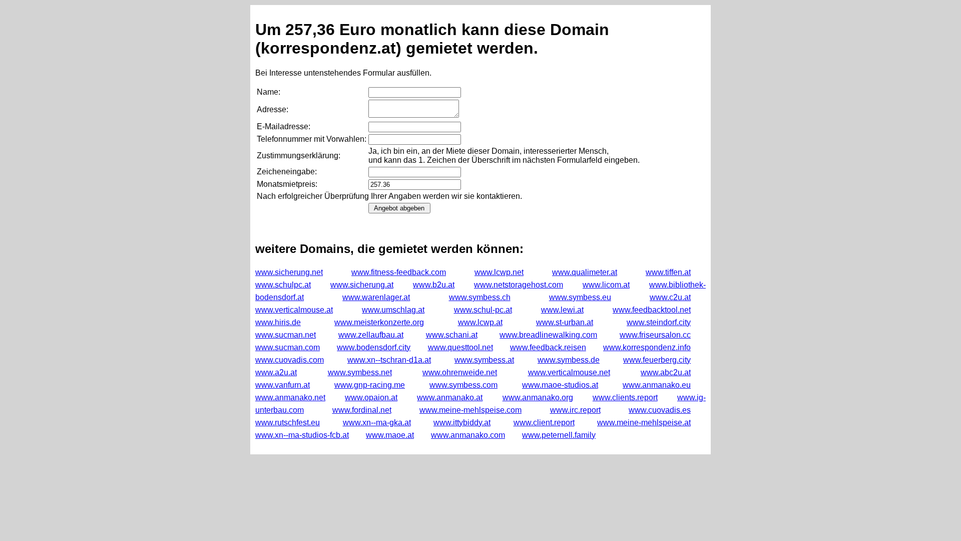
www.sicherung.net (289, 272)
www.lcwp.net (499, 272)
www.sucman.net (285, 335)
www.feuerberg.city (657, 360)
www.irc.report (575, 410)
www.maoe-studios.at (560, 385)
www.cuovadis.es (660, 410)
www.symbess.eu (580, 297)
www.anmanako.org (538, 397)
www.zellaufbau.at (370, 335)
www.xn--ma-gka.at (377, 422)
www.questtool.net (460, 347)
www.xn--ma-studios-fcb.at (302, 435)
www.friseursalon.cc (655, 335)
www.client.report (544, 422)
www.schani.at (451, 335)
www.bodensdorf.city (373, 347)
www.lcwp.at (480, 322)
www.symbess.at (484, 360)
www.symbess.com (463, 385)
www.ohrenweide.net (459, 372)
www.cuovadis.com (289, 360)
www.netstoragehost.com (518, 285)
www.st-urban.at (564, 322)
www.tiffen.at (668, 272)
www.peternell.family (559, 435)
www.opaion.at (371, 397)
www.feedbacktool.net (652, 310)
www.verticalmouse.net (569, 372)
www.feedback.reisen (548, 347)
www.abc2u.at (666, 372)
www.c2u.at (670, 297)
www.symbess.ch (480, 297)
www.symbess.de (569, 360)
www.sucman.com (287, 347)
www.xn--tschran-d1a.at (389, 360)
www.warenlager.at (376, 297)
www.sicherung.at (361, 285)
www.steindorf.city (659, 322)
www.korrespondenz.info (647, 347)
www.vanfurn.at (282, 385)
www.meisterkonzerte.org (379, 322)
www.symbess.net (360, 372)
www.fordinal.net (361, 410)
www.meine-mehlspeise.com (470, 410)
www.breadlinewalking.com (548, 335)
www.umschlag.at (393, 310)
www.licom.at (606, 285)
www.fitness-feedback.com (398, 272)
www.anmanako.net (290, 397)
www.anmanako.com (468, 435)
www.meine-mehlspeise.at (644, 422)
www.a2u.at (276, 372)
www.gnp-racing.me (369, 385)
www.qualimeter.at (584, 272)
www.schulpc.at (283, 285)
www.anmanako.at (450, 397)
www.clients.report (625, 397)
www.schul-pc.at (483, 310)
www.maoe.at (390, 435)
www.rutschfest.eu (287, 422)
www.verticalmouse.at (294, 310)
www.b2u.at (433, 285)
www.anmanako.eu (657, 385)
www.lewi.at (562, 310)
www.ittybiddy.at (462, 422)
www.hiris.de (278, 322)
